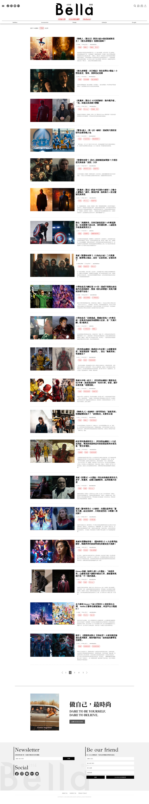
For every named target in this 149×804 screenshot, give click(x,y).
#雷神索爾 (86, 79)
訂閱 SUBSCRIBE (77, 722)
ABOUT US (64, 793)
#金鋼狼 (80, 452)
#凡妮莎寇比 (87, 138)
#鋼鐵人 (94, 328)
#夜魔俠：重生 (94, 109)
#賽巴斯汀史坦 (87, 168)
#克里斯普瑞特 (95, 646)
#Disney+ (86, 109)
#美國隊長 (86, 233)
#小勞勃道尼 (95, 297)
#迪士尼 (92, 615)
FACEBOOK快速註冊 (120, 777)
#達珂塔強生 (93, 420)
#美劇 (85, 488)
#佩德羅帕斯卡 (95, 138)
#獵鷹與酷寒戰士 (95, 233)
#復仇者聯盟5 (94, 79)
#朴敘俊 (86, 519)
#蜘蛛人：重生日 (94, 47)
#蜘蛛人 (86, 47)
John (79, 44)
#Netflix (86, 615)
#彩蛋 (85, 360)
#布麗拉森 (92, 519)
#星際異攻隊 (87, 646)
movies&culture (93, 44)
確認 (95, 777)
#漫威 (79, 47)
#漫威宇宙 (95, 168)
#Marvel (93, 266)
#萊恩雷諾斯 (92, 360)
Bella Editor (80, 263)
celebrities (91, 230)
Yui (79, 76)
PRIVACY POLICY (82, 793)
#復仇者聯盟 (87, 297)
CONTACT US (73, 793)
